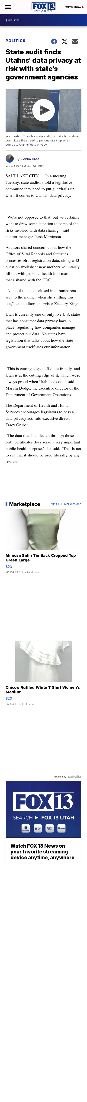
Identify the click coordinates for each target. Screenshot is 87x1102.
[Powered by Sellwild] (74, 776)
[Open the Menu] (7, 7)
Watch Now (73, 7)
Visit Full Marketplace (66, 504)
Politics (16, 40)
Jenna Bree (30, 159)
